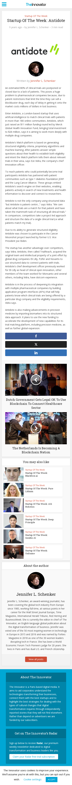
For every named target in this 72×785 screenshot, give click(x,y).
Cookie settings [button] (33, 779)
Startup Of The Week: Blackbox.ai (36, 474)
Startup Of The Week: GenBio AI (36, 536)
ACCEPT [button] (51, 779)
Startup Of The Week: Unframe (36, 552)
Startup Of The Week (36, 16)
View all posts (36, 659)
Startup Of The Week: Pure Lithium (39, 490)
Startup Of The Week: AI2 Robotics (38, 505)
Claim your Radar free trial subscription (34, 756)
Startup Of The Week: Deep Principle (39, 521)
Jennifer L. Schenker (38, 27)
